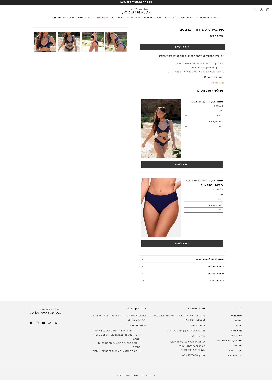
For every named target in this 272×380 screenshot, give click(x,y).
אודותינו (238, 325)
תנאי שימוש (236, 345)
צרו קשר (238, 320)
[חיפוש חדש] (255, 10)
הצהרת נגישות (235, 350)
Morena (127, 375)
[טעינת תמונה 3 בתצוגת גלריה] (92, 42)
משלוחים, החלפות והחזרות (229, 340)
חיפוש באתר (236, 315)
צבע (221, 111)
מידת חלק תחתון (216, 121)
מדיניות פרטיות (235, 355)
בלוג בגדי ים (236, 335)
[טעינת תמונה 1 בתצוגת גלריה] (45, 42)
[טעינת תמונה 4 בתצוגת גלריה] (116, 42)
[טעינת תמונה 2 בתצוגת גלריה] (69, 42)
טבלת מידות (216, 36)
